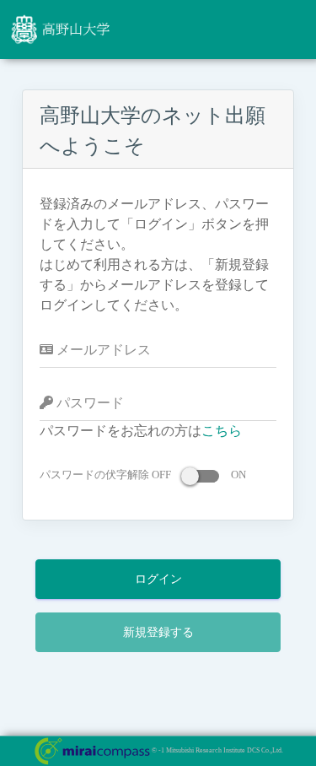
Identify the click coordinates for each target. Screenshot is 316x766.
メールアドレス (102, 350)
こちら (221, 430)
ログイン (158, 579)
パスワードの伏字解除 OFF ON (143, 474)
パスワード (88, 403)
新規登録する (158, 632)
